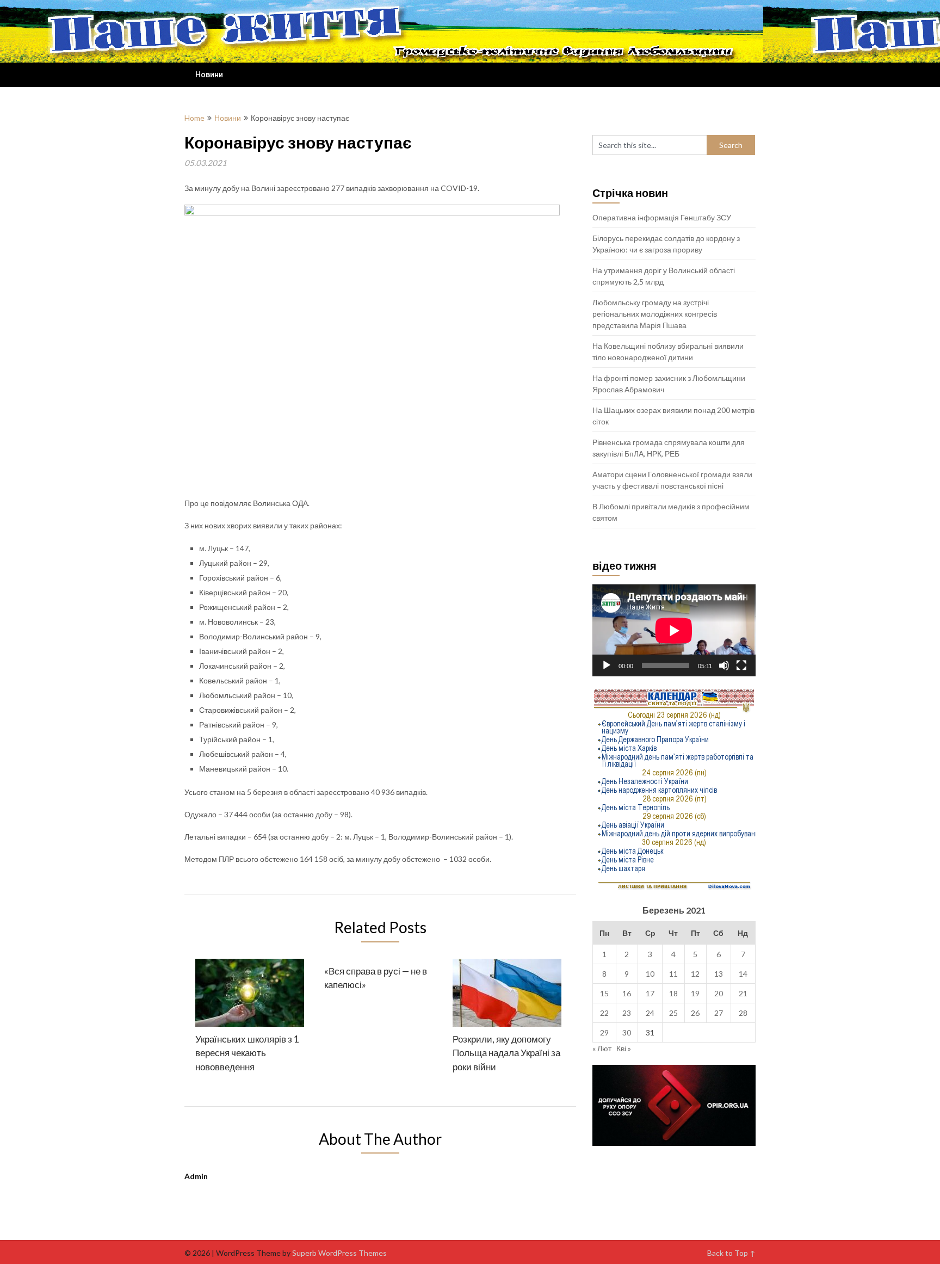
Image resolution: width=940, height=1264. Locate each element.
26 (695, 1013)
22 (604, 1013)
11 (673, 973)
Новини (209, 74)
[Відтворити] (606, 665)
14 (743, 973)
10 (650, 973)
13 (718, 973)
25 (673, 1013)
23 (626, 1013)
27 (718, 1013)
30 (626, 1032)
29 (604, 1032)
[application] (674, 630)
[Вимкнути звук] (724, 665)
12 (695, 973)
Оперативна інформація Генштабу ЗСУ (661, 217)
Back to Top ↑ (731, 1252)
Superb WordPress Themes (339, 1252)
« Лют (601, 1048)
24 (650, 1013)
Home (194, 117)
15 (604, 993)
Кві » (623, 1048)
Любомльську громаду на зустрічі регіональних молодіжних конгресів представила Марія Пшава (654, 314)
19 (695, 993)
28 (743, 1013)
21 (743, 993)
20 (718, 993)
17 (650, 993)
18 (673, 993)
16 (626, 993)
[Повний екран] (741, 665)
